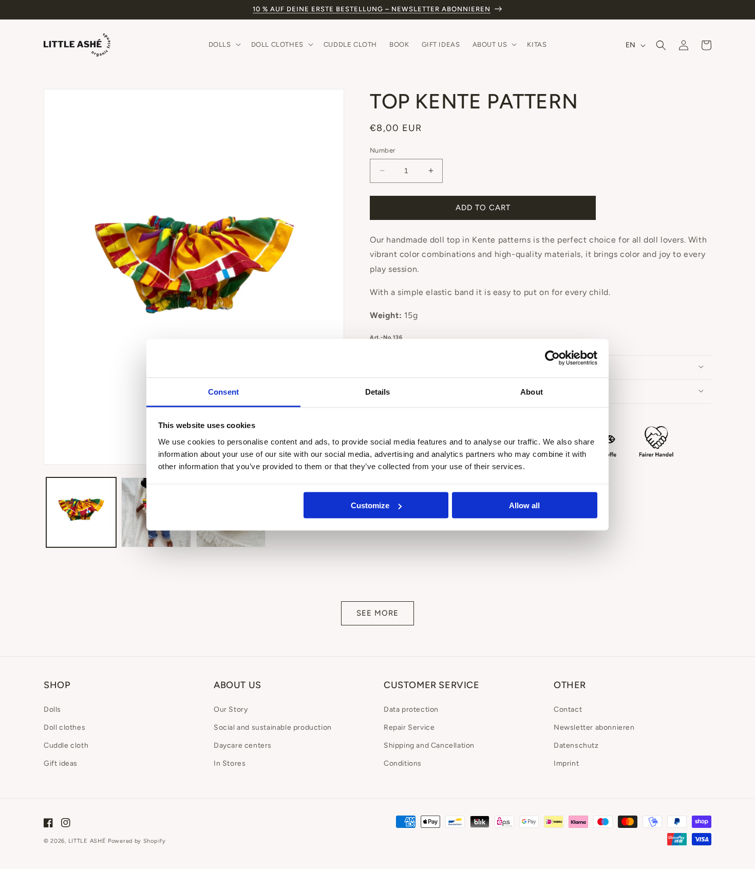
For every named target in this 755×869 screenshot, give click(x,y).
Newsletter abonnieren (594, 727)
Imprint (566, 763)
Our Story (231, 709)
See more (377, 613)
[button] (223, 45)
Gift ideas (61, 763)
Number (382, 150)
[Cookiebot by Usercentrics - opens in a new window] (552, 358)
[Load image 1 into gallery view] (81, 512)
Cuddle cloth (66, 745)
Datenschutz (576, 745)
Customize (370, 505)
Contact (568, 709)
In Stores (230, 763)
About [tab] (531, 391)
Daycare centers (243, 745)
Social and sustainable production (273, 727)
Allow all (524, 505)
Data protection (411, 709)
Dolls (52, 709)
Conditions (403, 763)
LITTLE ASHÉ (87, 841)
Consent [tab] (223, 391)
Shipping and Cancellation (429, 745)
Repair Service (409, 727)
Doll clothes (64, 727)
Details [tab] (377, 391)
